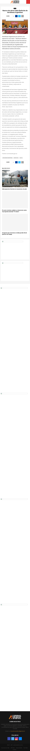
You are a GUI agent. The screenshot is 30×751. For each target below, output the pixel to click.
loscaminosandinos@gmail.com (18, 731)
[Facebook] (9, 738)
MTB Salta (13, 747)
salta (21, 157)
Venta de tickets (19, 747)
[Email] (20, 738)
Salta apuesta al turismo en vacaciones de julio (14, 189)
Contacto (14, 749)
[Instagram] (16, 738)
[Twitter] (12, 738)
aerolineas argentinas (7, 157)
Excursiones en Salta (5, 747)
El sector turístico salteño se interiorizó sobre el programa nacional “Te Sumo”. (14, 211)
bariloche (16, 157)
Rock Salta (26, 747)
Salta (15, 8)
